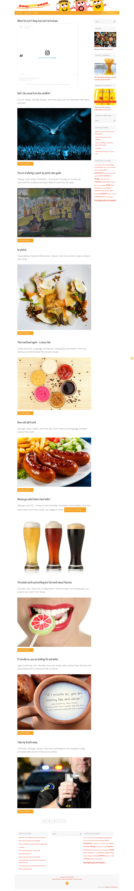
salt (115, 194)
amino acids (101, 165)
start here (110, 49)
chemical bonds (95, 840)
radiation (109, 193)
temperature (102, 200)
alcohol (96, 165)
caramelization (98, 167)
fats (95, 185)
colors (105, 170)
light (105, 188)
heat (108, 185)
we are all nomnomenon (67, 877)
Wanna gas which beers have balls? (33, 499)
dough (101, 179)
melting (107, 190)
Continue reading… (25, 163)
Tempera (107, 887)
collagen (100, 170)
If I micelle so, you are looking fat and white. (37, 659)
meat (102, 191)
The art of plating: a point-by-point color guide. (39, 173)
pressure (97, 194)
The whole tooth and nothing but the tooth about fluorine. (44, 582)
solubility (97, 197)
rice (113, 194)
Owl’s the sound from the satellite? (33, 93)
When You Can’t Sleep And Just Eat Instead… (38, 21)
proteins (103, 193)
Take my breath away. (27, 742)
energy (108, 179)
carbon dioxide (107, 167)
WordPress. (114, 887)
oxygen (111, 190)
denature (107, 176)
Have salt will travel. (26, 422)
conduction (98, 173)
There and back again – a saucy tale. (34, 342)
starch (103, 197)
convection (107, 173)
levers (102, 188)
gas (100, 185)
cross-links (112, 173)
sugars (111, 197)
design (97, 179)
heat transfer (88, 853)
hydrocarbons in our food (102, 109)
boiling (111, 165)
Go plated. (22, 249)
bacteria (107, 165)
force (97, 185)
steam (107, 197)
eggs (105, 179)
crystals (96, 176)
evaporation (105, 182)
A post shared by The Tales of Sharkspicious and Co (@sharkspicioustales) (47, 84)
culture (101, 176)
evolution (112, 182)
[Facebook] (131, 358)
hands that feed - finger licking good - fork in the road (67, 879)
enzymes (97, 182)
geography (103, 185)
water (113, 200)
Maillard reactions (104, 853)
